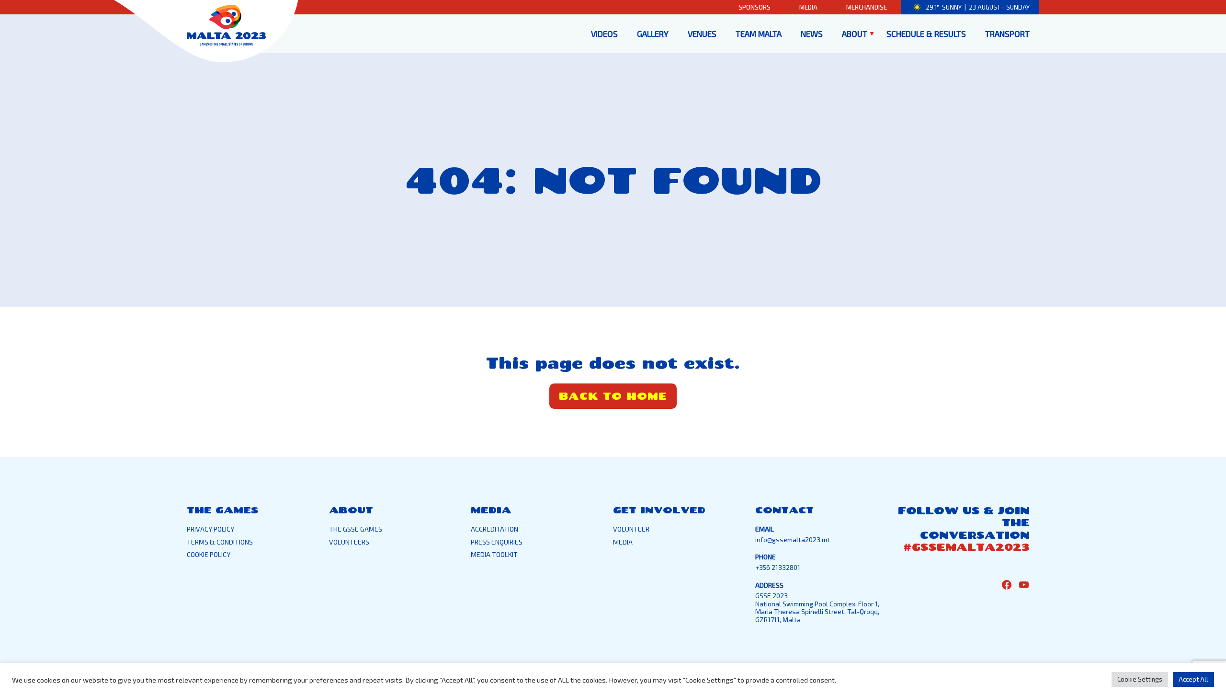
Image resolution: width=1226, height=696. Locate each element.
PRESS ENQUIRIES (496, 542)
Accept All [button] (1193, 679)
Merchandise (866, 7)
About (854, 33)
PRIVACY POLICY (210, 529)
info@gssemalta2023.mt (792, 539)
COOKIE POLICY (208, 554)
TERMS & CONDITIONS (220, 542)
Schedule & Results (926, 33)
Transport (1007, 33)
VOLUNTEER (631, 529)
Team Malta (759, 33)
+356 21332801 (777, 567)
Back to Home (613, 396)
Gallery (653, 33)
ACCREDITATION (494, 529)
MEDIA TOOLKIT (494, 554)
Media (808, 7)
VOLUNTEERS (349, 542)
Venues (702, 33)
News (812, 33)
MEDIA (623, 542)
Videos (604, 33)
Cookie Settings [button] (1139, 679)
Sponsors (754, 7)
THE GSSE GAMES (355, 529)
